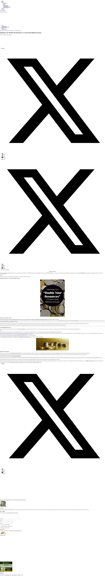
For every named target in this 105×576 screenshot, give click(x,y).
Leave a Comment (9, 34)
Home (1, 30)
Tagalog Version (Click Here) (52, 271)
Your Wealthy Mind (2, 10)
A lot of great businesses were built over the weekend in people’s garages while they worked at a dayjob (13, 335)
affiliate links (7, 269)
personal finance (17, 499)
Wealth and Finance (8, 499)
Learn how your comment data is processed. (16, 530)
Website (1, 523)
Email (1, 521)
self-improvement (21, 499)
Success (4, 499)
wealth (25, 499)
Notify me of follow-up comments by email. (6, 526)
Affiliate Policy (2, 573)
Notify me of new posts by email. (5, 527)
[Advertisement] (24, 19)
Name (1, 520)
